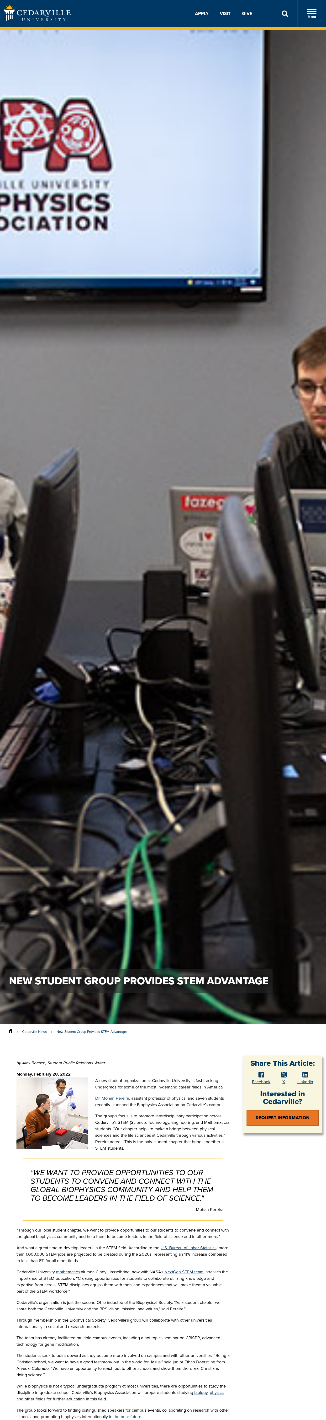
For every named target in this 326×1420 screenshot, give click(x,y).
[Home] (10, 1031)
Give (247, 13)
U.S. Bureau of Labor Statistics (188, 1248)
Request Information (283, 1117)
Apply (202, 13)
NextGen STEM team (184, 1272)
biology (201, 1392)
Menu (312, 17)
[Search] (285, 13)
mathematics (68, 1272)
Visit (225, 13)
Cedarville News (34, 1031)
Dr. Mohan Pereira (112, 1098)
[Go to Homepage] (37, 19)
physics (217, 1392)
